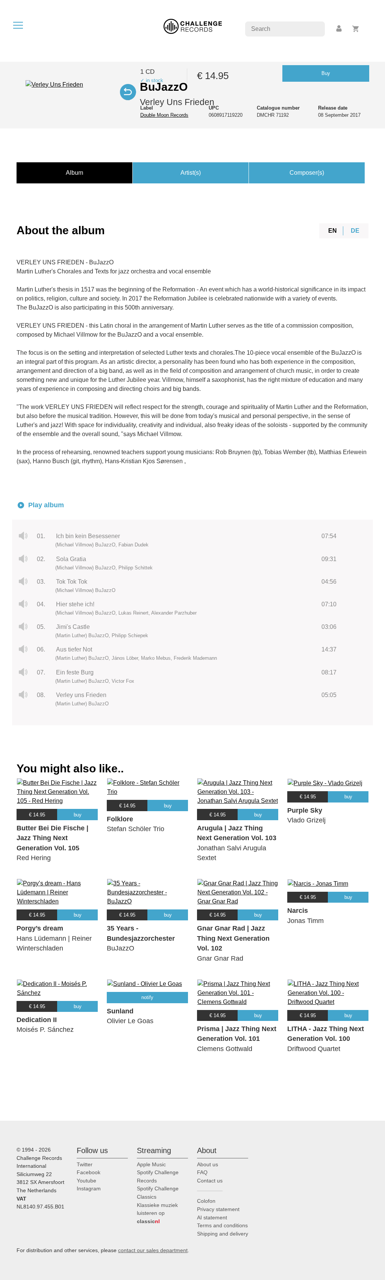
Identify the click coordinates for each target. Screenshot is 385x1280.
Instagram (89, 1188)
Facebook (88, 1172)
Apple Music (151, 1164)
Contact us (210, 1181)
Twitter (84, 1164)
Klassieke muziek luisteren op (157, 1213)
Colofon (206, 1201)
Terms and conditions (222, 1225)
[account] (339, 29)
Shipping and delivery (222, 1234)
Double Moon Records (164, 115)
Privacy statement (218, 1209)
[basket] (356, 29)
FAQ (202, 1172)
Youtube (86, 1181)
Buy (325, 73)
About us (207, 1164)
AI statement (212, 1217)
